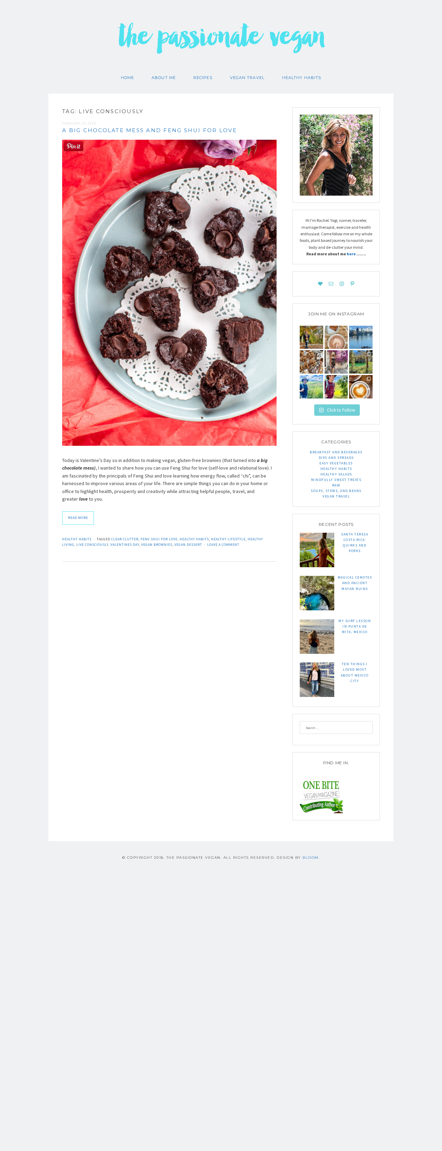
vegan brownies (156, 544)
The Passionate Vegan (221, 41)
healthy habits (194, 539)
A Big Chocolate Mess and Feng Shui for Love (149, 130)
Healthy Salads (336, 474)
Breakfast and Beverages (336, 452)
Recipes (202, 77)
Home (127, 77)
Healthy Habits (301, 77)
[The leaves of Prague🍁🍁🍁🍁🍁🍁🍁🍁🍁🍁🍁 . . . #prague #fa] (311, 337)
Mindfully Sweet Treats (336, 480)
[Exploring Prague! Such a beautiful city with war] (361, 337)
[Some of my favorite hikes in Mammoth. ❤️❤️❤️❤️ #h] (361, 362)
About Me (164, 77)
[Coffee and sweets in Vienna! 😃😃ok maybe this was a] (336, 337)
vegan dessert (188, 544)
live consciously (92, 544)
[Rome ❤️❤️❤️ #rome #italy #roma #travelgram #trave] (336, 362)
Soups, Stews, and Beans (336, 491)
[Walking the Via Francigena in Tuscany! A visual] (336, 387)
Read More (78, 517)
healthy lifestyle (228, 539)
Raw (336, 485)
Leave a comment (223, 544)
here (351, 253)
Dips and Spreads (336, 457)
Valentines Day (124, 544)
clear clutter (124, 539)
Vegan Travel (247, 77)
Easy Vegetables (336, 463)
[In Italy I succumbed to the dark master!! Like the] (361, 387)
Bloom (310, 857)
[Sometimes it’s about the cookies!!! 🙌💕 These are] (311, 362)
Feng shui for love (159, 539)
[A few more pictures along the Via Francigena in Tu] (311, 387)
